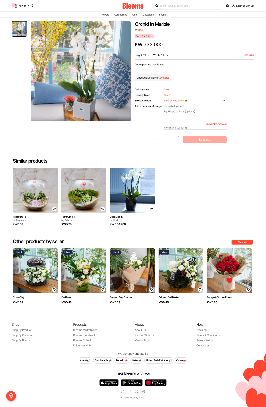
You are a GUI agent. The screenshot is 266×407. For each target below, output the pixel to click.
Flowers (105, 14)
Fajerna (18, 220)
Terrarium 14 (68, 216)
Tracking (201, 330)
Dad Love (66, 297)
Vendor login (143, 340)
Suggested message (216, 123)
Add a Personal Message (148, 106)
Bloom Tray (18, 297)
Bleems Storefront (84, 335)
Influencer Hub (82, 345)
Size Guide (249, 54)
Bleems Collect (82, 340)
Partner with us (144, 335)
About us (140, 330)
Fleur (140, 29)
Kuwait (83, 360)
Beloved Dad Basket (169, 297)
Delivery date (143, 89)
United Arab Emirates (157, 360)
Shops (162, 14)
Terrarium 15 (19, 216)
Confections (120, 14)
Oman (179, 360)
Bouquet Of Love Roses (219, 297)
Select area (163, 77)
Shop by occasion (22, 335)
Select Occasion (143, 100)
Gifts (134, 14)
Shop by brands (21, 340)
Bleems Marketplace (85, 330)
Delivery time (143, 95)
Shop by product (21, 330)
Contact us (203, 345)
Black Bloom (116, 216)
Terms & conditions (208, 335)
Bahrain (120, 360)
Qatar (135, 360)
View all (242, 242)
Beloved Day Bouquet (121, 297)
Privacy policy (204, 340)
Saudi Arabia (102, 360)
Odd (114, 220)
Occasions (148, 14)
